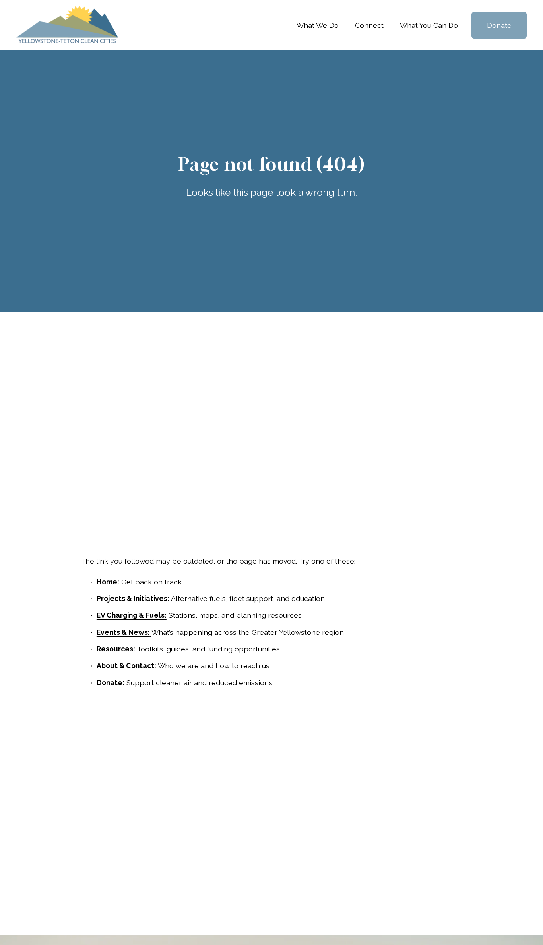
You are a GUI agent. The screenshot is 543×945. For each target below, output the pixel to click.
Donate (499, 25)
